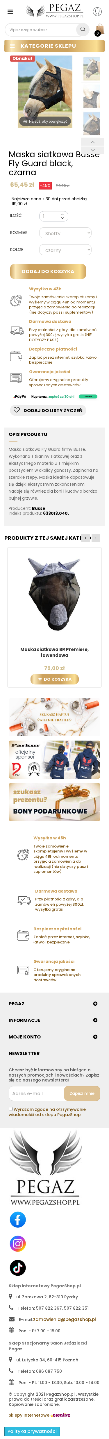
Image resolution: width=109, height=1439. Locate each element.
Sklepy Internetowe (30, 1415)
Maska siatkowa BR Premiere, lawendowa (54, 652)
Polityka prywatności (32, 1431)
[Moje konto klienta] (101, 11)
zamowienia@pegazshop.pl (64, 1319)
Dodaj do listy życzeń (53, 410)
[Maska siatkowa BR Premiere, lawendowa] (54, 594)
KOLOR (17, 249)
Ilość (16, 215)
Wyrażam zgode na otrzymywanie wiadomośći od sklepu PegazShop (47, 1112)
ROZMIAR (19, 232)
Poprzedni (92, 142)
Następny (92, 150)
